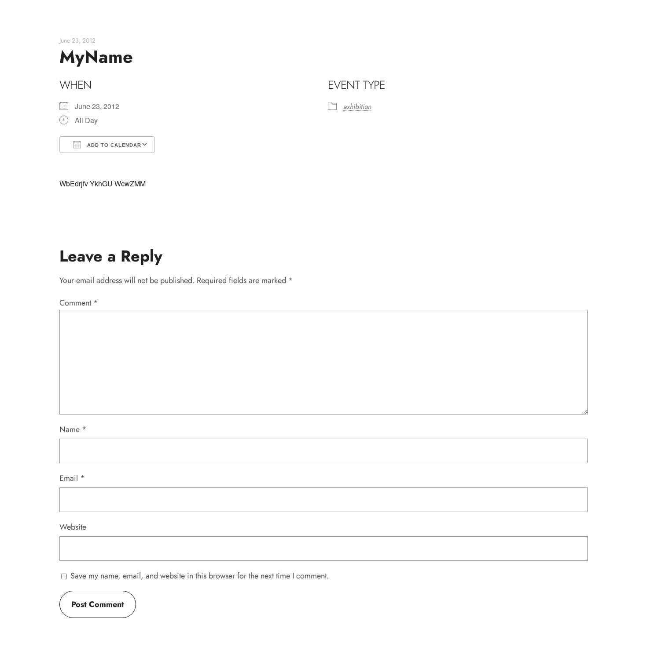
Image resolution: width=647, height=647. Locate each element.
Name (73, 429)
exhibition (357, 107)
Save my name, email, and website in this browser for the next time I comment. (199, 576)
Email (72, 478)
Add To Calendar (113, 145)
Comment (78, 303)
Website (72, 527)
